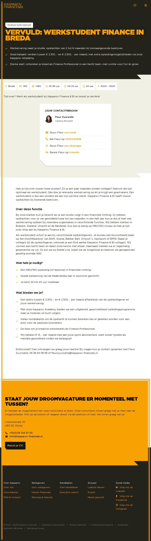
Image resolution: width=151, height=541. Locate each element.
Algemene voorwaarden (53, 525)
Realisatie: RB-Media (13, 529)
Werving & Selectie (42, 497)
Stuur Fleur (63, 132)
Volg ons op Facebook (124, 498)
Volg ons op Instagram (124, 507)
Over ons (9, 487)
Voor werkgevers (41, 487)
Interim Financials (41, 492)
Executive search (69, 492)
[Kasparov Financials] (16, 5)
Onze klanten (11, 492)
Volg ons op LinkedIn (124, 489)
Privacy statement (78, 525)
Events (91, 492)
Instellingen (123, 525)
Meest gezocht (96, 497)
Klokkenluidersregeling (102, 525)
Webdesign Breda (35, 529)
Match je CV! (15, 445)
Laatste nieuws (96, 487)
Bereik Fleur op (64, 152)
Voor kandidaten (69, 487)
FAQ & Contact (12, 497)
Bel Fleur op (65, 139)
